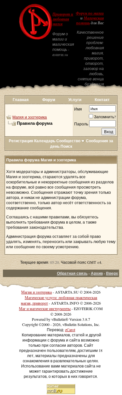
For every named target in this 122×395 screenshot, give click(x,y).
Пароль (81, 123)
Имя (78, 108)
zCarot (70, 329)
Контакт (102, 99)
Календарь (44, 141)
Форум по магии (90, 13)
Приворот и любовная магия (62, 19)
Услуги (74, 99)
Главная (21, 99)
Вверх (112, 273)
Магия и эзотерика (29, 117)
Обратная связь (72, 273)
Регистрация (21, 141)
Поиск (66, 146)
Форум (48, 99)
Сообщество (68, 141)
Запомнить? (105, 116)
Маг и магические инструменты (45, 308)
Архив (97, 273)
